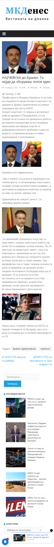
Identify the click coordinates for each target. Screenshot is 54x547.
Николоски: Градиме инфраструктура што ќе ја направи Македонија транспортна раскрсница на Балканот (37, 432)
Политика (46, 88)
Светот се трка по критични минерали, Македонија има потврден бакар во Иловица (36, 454)
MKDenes (33, 88)
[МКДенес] (27, 13)
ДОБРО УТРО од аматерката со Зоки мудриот (41, 360)
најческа (45, 348)
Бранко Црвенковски (24, 348)
